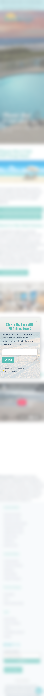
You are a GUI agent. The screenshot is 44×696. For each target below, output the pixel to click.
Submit (8, 360)
